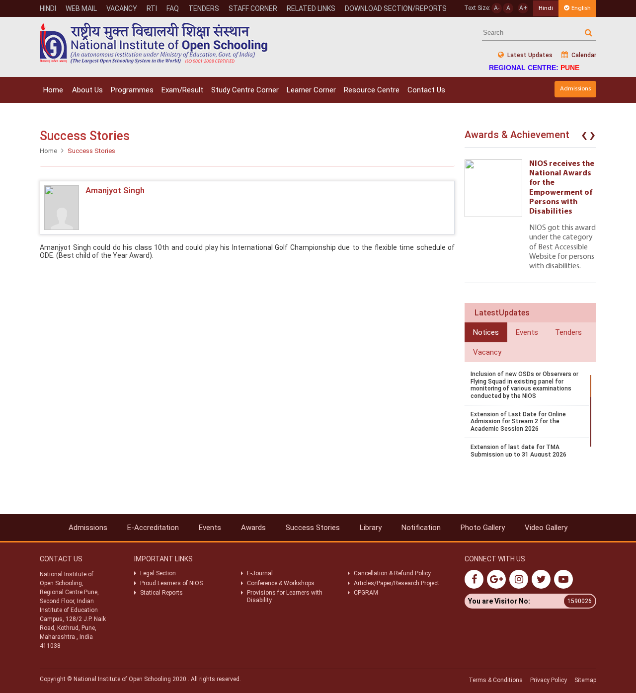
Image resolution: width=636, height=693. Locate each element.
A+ (523, 7)
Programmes (132, 89)
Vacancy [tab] (487, 352)
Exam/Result (182, 89)
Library (371, 527)
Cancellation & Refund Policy (392, 573)
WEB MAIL (81, 8)
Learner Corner (311, 89)
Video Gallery (546, 527)
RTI (152, 8)
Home (53, 89)
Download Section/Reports (396, 8)
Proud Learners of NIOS (171, 583)
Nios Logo (154, 43)
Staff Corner (253, 8)
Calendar (583, 55)
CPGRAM (367, 592)
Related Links (311, 8)
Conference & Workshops (281, 583)
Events (210, 527)
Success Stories (313, 527)
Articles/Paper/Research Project (396, 583)
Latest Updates (529, 55)
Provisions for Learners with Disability (284, 596)
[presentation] (584, 137)
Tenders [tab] (568, 332)
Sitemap (585, 680)
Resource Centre (371, 89)
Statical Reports (161, 592)
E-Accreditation (153, 527)
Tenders (203, 8)
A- (496, 7)
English (581, 8)
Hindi (48, 8)
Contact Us (426, 89)
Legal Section (158, 573)
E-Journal (260, 573)
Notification (421, 527)
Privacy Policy (548, 680)
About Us (87, 89)
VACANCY (121, 8)
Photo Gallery (483, 527)
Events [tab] (527, 332)
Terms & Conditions (496, 680)
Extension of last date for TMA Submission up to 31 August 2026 (518, 451)
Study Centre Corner (245, 89)
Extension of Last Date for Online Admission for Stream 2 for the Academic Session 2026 (518, 421)
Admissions (575, 88)
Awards (253, 527)
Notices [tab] (486, 332)
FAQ (172, 8)
